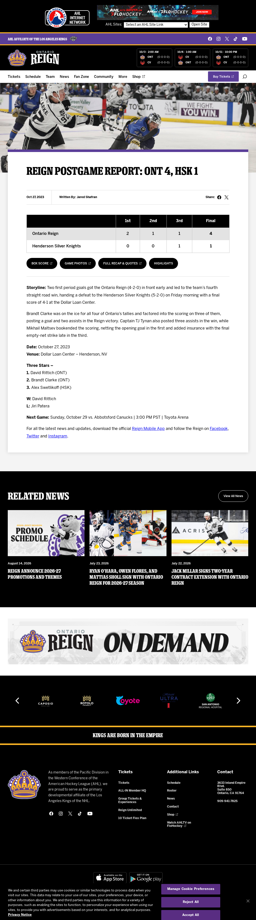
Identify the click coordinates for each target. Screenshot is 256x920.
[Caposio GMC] (45, 700)
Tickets (14, 77)
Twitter (32, 436)
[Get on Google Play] (146, 877)
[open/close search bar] (244, 76)
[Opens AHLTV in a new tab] (157, 12)
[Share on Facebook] (219, 197)
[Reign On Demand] (128, 641)
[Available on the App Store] (110, 877)
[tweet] (227, 197)
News (64, 77)
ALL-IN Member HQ (132, 790)
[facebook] (210, 39)
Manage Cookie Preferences (190, 889)
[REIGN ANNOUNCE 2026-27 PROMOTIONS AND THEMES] (46, 533)
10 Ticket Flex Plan (132, 818)
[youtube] (244, 39)
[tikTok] (235, 39)
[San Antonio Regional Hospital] (210, 700)
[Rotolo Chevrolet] (86, 700)
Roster (171, 790)
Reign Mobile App (148, 429)
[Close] (248, 900)
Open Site (199, 24)
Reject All (191, 902)
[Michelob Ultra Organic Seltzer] (169, 700)
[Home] (34, 58)
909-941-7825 (227, 801)
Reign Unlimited (130, 810)
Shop (136, 77)
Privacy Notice (20, 914)
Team (50, 77)
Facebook (219, 429)
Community (104, 77)
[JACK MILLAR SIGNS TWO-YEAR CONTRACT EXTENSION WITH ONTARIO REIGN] (210, 533)
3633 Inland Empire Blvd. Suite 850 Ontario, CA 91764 (231, 788)
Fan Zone (81, 77)
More (122, 77)
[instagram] (219, 39)
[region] (128, 901)
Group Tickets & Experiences (130, 800)
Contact (173, 806)
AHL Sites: (114, 24)
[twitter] (227, 39)
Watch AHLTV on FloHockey (179, 824)
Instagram (57, 436)
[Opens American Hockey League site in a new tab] (67, 17)
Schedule (33, 77)
